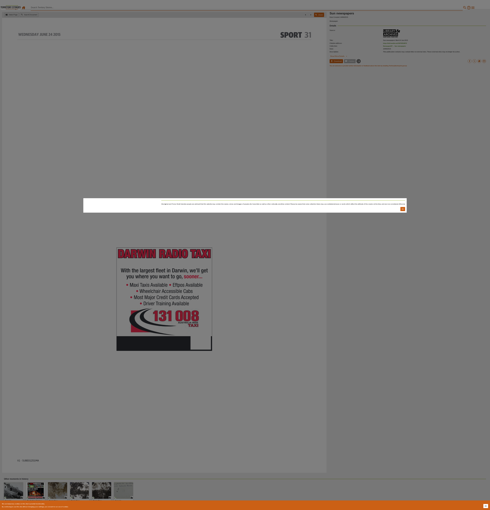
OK (403, 209)
